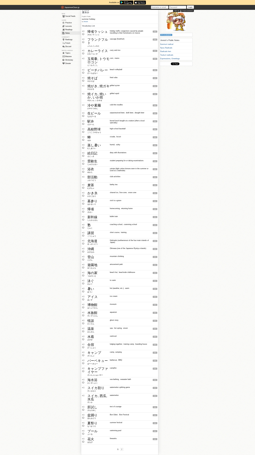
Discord (68, 46)
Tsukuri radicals (166, 55)
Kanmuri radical (166, 44)
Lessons (68, 26)
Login (190, 7)
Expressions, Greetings (170, 58)
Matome (68, 56)
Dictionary (69, 60)
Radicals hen (165, 51)
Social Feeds (70, 16)
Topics (67, 53)
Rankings (69, 40)
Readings (69, 30)
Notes (67, 33)
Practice (68, 23)
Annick (86, 21)
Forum (67, 43)
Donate (68, 63)
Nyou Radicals (166, 48)
